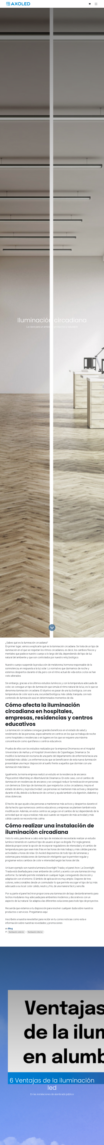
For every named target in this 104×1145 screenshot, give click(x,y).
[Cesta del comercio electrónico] (89, 4)
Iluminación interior (35, 932)
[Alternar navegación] (96, 4)
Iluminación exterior (16, 932)
